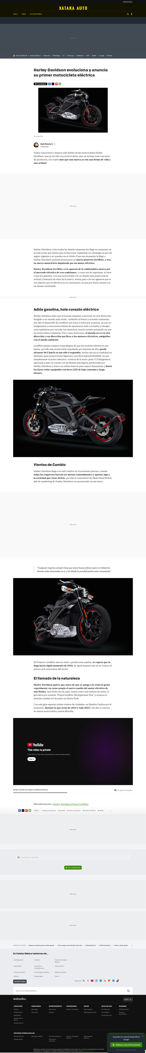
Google (101, 56)
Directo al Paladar (72, 1009)
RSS (105, 980)
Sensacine (52, 1009)
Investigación (18, 960)
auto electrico (36, 14)
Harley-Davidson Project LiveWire (70, 804)
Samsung (70, 56)
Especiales (17, 966)
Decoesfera (105, 1012)
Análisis (37, 960)
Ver (74, 868)
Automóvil (73, 8)
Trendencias (105, 1009)
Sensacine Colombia (52, 1040)
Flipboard (56, 84)
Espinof (51, 1012)
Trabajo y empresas (49, 810)
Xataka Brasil (18, 1039)
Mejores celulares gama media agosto (42, 945)
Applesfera (17, 1015)
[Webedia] (128, 1)
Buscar (128, 991)
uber (24, 14)
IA (63, 56)
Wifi (87, 56)
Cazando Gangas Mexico (61, 961)
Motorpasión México (88, 1037)
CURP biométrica (105, 945)
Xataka (16, 1009)
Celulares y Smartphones (39, 967)
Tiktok (117, 980)
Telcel (57, 976)
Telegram (100, 980)
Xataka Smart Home (18, 1019)
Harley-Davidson (75, 810)
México (16, 976)
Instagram (96, 980)
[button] (48, 144)
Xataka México (19, 1036)
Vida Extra (34, 1012)
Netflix (94, 56)
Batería (109, 56)
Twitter (128, 14)
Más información (89, 1051)
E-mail (59, 84)
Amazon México (35, 56)
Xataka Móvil (18, 1012)
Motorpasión (88, 1009)
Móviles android (60, 972)
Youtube (92, 980)
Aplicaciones (59, 966)
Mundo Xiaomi (18, 1023)
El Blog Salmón (124, 1009)
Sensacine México (55, 1036)
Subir (126, 999)
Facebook (131, 14)
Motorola (47, 56)
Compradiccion (106, 1015)
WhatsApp (56, 56)
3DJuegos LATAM (36, 1036)
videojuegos (38, 976)
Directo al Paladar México (72, 1037)
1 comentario (41, 84)
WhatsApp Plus (91, 945)
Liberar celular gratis (121, 945)
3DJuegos (34, 1009)
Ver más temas (19, 981)
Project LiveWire (90, 810)
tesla (15, 14)
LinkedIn (113, 980)
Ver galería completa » (125, 790)
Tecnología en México (41, 972)
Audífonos (80, 56)
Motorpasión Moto (90, 1012)
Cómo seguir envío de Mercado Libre (70, 945)
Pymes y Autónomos (123, 1013)
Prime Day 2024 (19, 972)
